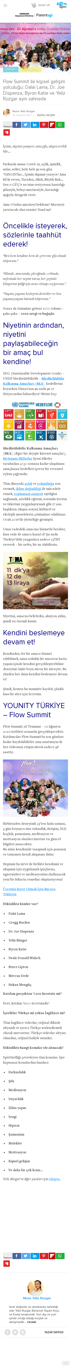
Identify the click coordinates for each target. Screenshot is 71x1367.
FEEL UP (11, 69)
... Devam (30, 1322)
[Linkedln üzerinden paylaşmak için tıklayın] (35, 125)
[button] (5, 5)
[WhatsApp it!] (60, 125)
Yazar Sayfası (53, 1332)
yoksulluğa (45, 484)
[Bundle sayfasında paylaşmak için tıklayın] (6, 132)
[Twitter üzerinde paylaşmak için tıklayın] (26, 125)
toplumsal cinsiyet (28, 494)
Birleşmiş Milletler (17, 459)
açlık (28, 484)
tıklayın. (55, 1179)
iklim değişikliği (28, 489)
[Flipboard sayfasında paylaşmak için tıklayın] (52, 124)
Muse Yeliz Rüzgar (23, 111)
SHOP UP (44, 5)
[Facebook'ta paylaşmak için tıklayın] (16, 125)
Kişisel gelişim (30, 69)
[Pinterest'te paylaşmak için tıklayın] (44, 125)
